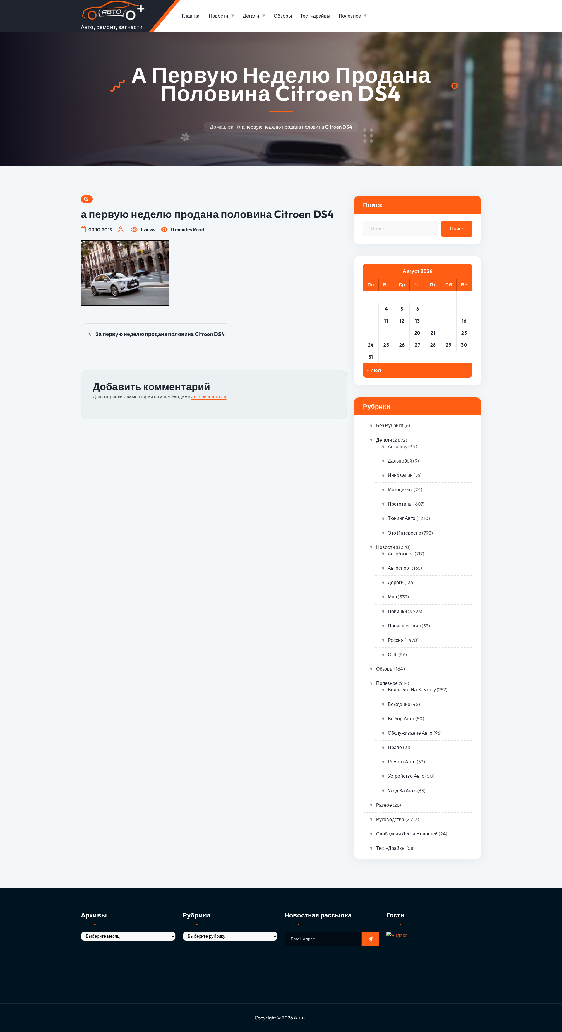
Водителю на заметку (412, 689)
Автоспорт (399, 568)
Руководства (390, 819)
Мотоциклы (400, 489)
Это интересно (404, 533)
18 (386, 333)
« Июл (374, 370)
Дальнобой (400, 461)
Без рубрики (390, 425)
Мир (392, 597)
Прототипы (400, 504)
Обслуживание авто (410, 733)
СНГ (392, 654)
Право (395, 747)
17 (371, 333)
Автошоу (397, 446)
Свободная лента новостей (407, 834)
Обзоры (283, 16)
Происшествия (404, 626)
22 (448, 333)
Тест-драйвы (315, 16)
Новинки (397, 611)
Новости (218, 16)
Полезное (350, 16)
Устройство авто (406, 776)
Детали (251, 16)
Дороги (396, 582)
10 (370, 321)
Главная (191, 16)
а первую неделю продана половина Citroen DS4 (297, 127)
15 (448, 321)
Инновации (400, 475)
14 (433, 321)
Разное (384, 805)
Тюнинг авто (402, 518)
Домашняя (222, 127)
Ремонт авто (402, 762)
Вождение (399, 704)
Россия (396, 640)
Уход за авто (402, 791)
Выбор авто (401, 718)
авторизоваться (208, 397)
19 (402, 333)
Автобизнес (401, 554)
